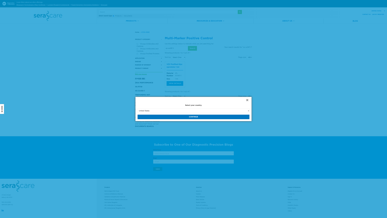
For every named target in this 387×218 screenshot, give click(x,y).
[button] (247, 100)
